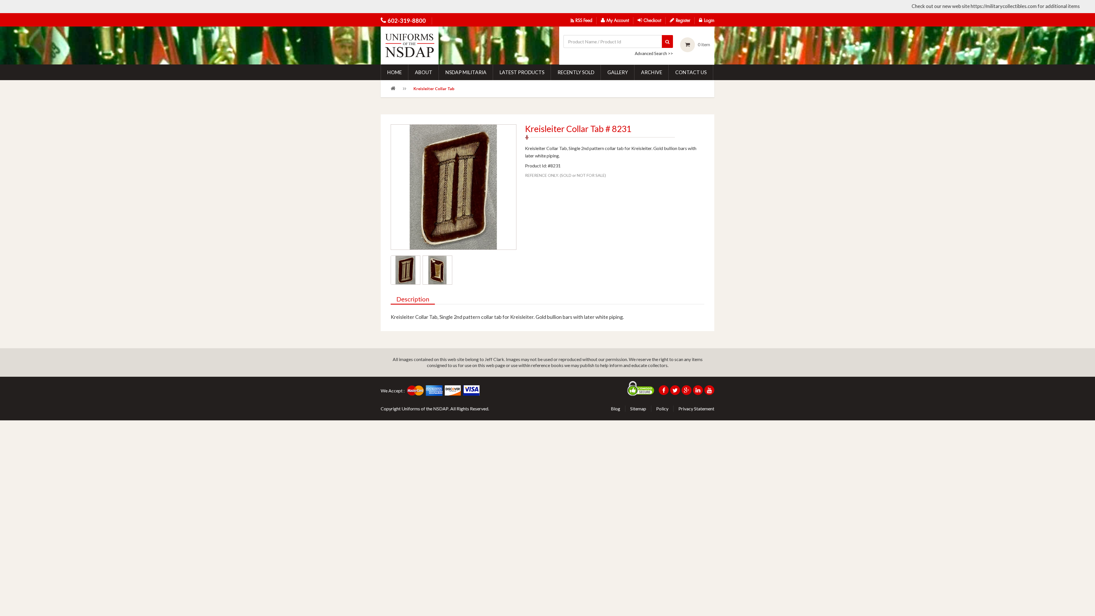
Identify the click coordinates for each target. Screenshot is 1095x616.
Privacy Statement (696, 408)
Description (412, 299)
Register (683, 21)
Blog (615, 408)
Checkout (652, 21)
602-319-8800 (407, 20)
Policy (662, 408)
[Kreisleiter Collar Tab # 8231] (405, 270)
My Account (618, 21)
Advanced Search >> (654, 53)
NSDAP (441, 408)
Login (709, 21)
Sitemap (638, 408)
